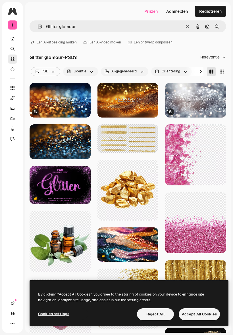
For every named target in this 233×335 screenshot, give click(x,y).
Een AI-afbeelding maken (57, 42)
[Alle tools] (12, 87)
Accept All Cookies (199, 314)
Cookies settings (53, 313)
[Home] (12, 38)
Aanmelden (177, 11)
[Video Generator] (12, 118)
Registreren (210, 11)
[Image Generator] (12, 108)
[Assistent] (12, 138)
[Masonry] (211, 71)
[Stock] (12, 59)
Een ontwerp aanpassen (153, 42)
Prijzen (151, 11)
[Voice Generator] (12, 128)
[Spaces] (12, 97)
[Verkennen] (12, 69)
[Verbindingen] (12, 303)
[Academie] (12, 313)
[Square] (221, 71)
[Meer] (12, 323)
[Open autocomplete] (37, 26)
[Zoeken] (12, 48)
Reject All (155, 314)
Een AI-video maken (105, 42)
